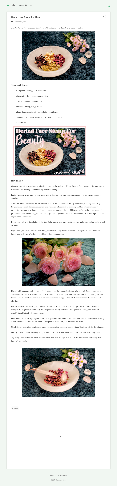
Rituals (15, 408)
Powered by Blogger (58, 475)
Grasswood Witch (22, 5)
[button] (104, 16)
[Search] (109, 6)
